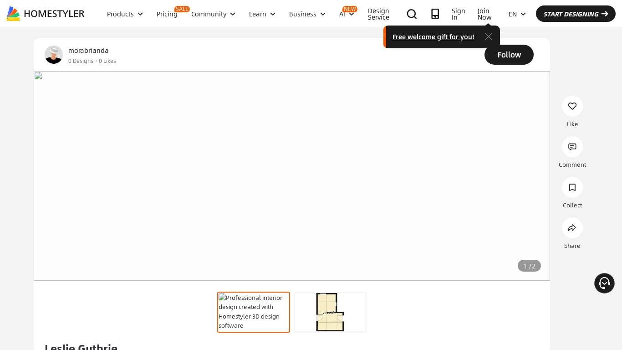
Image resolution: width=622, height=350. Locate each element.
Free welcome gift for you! (433, 36)
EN (513, 14)
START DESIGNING (570, 14)
